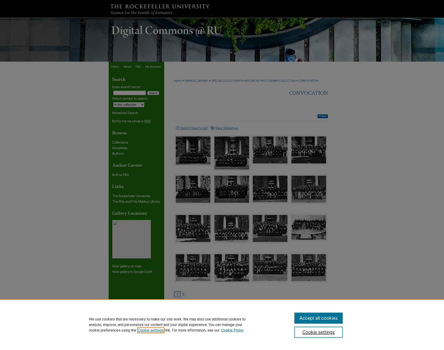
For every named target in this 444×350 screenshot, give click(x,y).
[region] (222, 324)
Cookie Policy (232, 330)
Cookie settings (151, 330)
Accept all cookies (318, 318)
